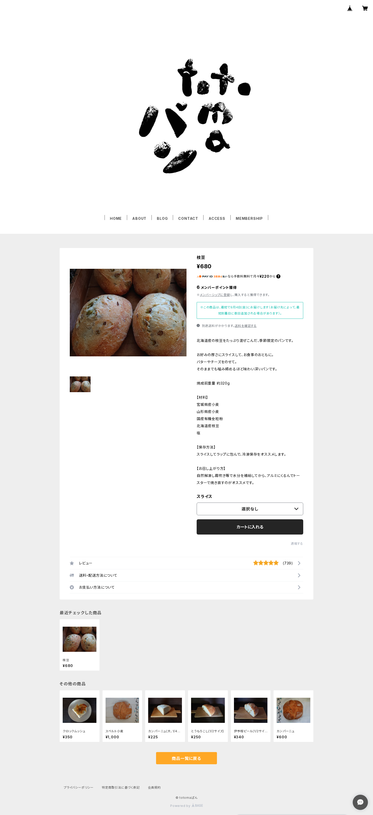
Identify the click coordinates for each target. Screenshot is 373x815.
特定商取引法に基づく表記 (121, 787)
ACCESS (217, 218)
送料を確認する (246, 326)
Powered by (181, 806)
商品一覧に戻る (186, 758)
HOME (116, 218)
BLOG (162, 218)
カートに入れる (250, 526)
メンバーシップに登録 (215, 295)
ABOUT (139, 218)
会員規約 (154, 787)
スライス (204, 496)
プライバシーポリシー (79, 787)
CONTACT (188, 218)
